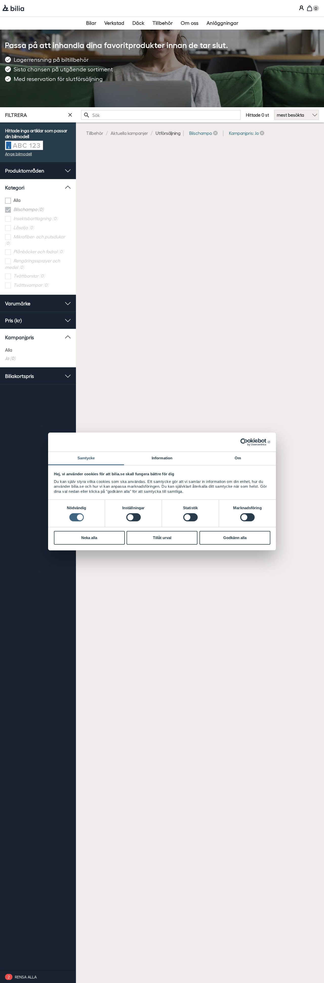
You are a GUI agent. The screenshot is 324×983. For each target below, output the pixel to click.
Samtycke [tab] (86, 458)
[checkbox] (38, 200)
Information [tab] (162, 458)
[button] (203, 133)
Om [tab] (238, 458)
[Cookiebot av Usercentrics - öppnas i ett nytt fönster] (248, 442)
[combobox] (161, 115)
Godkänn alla (235, 538)
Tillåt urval (162, 538)
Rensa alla (26, 976)
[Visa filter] (70, 115)
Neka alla (89, 538)
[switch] (133, 517)
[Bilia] (13, 8)
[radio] (38, 350)
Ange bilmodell (18, 153)
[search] (161, 115)
